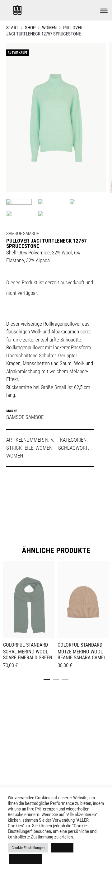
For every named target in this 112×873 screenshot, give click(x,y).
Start (12, 27)
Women (49, 27)
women (14, 456)
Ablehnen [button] (62, 847)
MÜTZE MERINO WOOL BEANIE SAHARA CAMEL (82, 655)
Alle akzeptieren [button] (26, 859)
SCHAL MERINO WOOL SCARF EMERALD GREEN (27, 655)
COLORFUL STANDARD (25, 645)
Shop (30, 27)
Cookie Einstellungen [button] (28, 847)
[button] (46, 678)
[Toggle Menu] (104, 11)
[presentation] (7, 598)
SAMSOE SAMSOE (22, 233)
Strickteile (19, 448)
